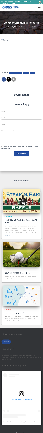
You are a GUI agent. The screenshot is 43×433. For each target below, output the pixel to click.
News (32, 73)
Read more (8, 235)
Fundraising (8, 217)
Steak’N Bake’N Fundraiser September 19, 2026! (20, 221)
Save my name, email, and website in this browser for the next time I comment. (21, 147)
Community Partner (15, 73)
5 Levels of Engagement (14, 312)
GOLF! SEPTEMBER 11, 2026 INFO (17, 273)
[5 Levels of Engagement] (21, 296)
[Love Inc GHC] (11, 7)
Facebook (6, 342)
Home (26, 73)
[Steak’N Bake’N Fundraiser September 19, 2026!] (21, 201)
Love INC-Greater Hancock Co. (13, 422)
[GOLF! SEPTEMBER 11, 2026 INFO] (21, 254)
